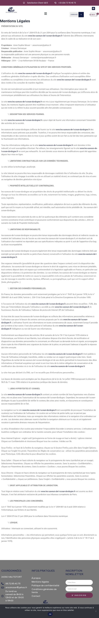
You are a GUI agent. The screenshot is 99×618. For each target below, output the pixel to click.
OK (50, 614)
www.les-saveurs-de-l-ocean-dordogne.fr (45, 36)
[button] (45, 13)
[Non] (95, 611)
